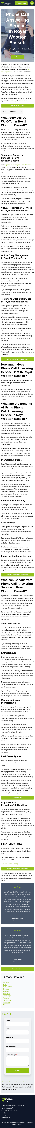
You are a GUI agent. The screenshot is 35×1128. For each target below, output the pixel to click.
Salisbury (6, 1002)
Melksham (6, 993)
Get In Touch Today (17, 105)
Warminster (7, 1000)
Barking (15, 864)
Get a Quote (16, 57)
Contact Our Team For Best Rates (17, 359)
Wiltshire (6, 1005)
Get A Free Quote (17, 969)
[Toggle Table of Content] (19, 111)
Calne (10, 864)
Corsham (6, 991)
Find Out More (17, 797)
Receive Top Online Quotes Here (17, 574)
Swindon (4, 864)
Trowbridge (7, 996)
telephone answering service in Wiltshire (17, 165)
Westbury (6, 998)
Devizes (6, 989)
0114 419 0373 (21, 3)
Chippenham (7, 987)
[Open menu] (32, 3)
